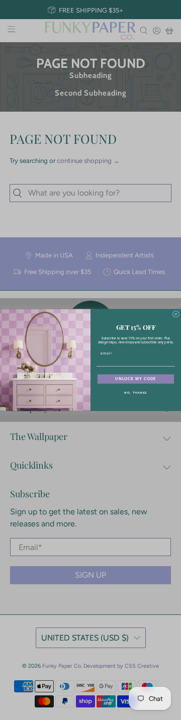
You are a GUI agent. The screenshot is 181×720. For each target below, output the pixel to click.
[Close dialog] (175, 314)
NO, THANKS (135, 393)
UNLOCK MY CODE (135, 379)
